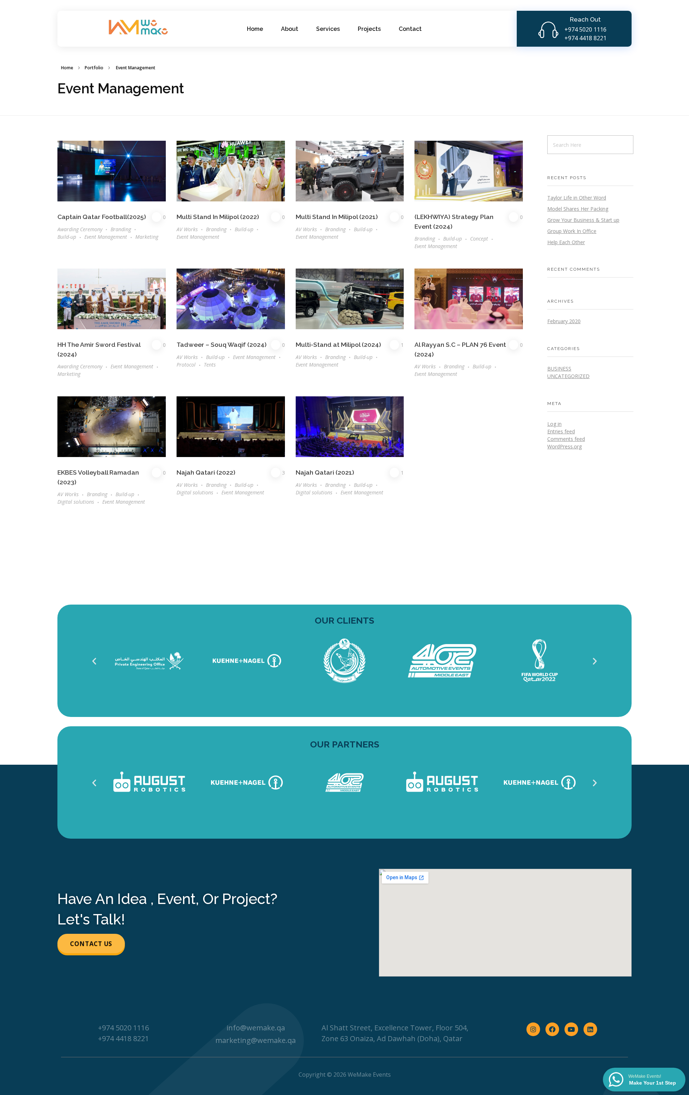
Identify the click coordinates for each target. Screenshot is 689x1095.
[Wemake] (137, 28)
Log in (554, 423)
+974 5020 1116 (585, 29)
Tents (210, 364)
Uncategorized (568, 376)
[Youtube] (571, 1029)
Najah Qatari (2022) (206, 472)
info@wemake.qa (255, 1028)
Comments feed (566, 438)
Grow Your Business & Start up (583, 219)
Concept (479, 238)
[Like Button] (156, 217)
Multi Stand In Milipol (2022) (218, 216)
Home (67, 68)
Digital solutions (75, 501)
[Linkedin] (590, 1029)
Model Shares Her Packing (577, 208)
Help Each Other (566, 242)
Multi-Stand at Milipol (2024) (338, 344)
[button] (94, 660)
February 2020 (564, 321)
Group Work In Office (571, 231)
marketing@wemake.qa (255, 1040)
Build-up (66, 236)
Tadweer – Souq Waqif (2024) (222, 344)
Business (559, 368)
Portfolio (94, 68)
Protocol (186, 364)
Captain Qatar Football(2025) (101, 216)
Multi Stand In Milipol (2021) (337, 216)
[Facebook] (552, 1029)
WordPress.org (564, 446)
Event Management (105, 236)
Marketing (146, 236)
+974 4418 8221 (585, 38)
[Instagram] (533, 1029)
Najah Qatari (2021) (325, 472)
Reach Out (585, 19)
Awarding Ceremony (79, 229)
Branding (121, 229)
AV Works (187, 229)
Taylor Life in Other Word (576, 197)
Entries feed (561, 431)
